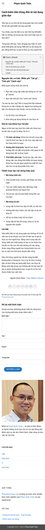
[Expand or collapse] (40, 57)
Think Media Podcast (34, 278)
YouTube (5, 467)
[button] (3, 3)
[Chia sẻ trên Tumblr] (35, 286)
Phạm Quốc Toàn (22, 3)
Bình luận (6, 316)
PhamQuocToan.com (10, 494)
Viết (3, 454)
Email (4, 347)
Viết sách (5, 458)
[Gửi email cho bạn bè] (22, 286)
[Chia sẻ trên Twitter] (18, 286)
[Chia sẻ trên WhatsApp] (10, 286)
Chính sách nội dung (10, 519)
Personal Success (8, 297)
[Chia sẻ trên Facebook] (14, 286)
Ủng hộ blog (26, 515)
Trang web (5, 358)
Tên (4, 336)
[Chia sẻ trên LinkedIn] (31, 286)
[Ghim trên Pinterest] (27, 286)
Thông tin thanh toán (11, 515)
